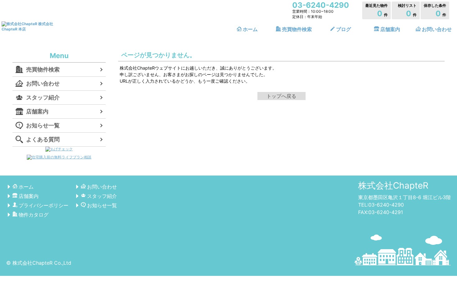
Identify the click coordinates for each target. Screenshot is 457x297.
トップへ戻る (281, 96)
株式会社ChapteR (393, 185)
